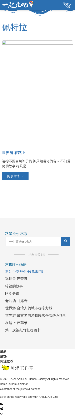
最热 (3, 356)
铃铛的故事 (14, 286)
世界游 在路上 (14, 153)
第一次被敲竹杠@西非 (23, 330)
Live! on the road (10, 396)
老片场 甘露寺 (16, 301)
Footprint (34, 388)
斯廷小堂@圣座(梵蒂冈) (24, 271)
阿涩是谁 (12, 293)
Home (3, 383)
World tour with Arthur (33, 396)
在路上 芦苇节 (16, 323)
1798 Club (52, 396)
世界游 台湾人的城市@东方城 (28, 308)
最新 (3, 351)
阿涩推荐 (6, 361)
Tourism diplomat (17, 383)
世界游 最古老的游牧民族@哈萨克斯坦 (35, 315)
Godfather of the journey (14, 388)
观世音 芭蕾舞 (16, 279)
